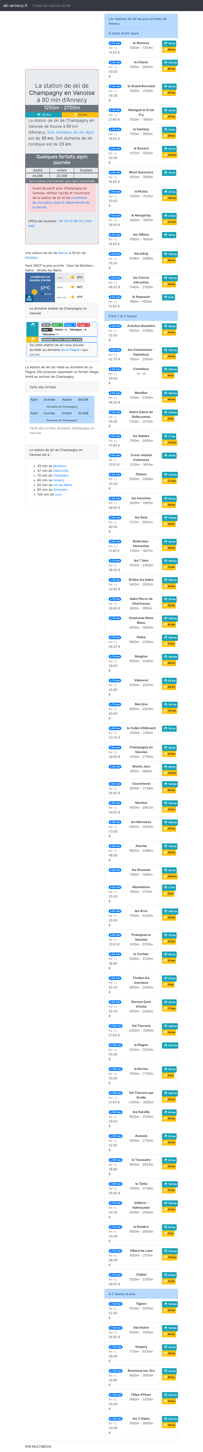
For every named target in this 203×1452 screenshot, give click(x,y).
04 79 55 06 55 (71, 221)
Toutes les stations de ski (51, 6)
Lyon (58, 494)
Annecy (58, 480)
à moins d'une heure (124, 33)
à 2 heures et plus (122, 1294)
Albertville (60, 471)
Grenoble (60, 490)
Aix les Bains (62, 485)
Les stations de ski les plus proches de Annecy (138, 21)
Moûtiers (31, 258)
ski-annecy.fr (15, 5)
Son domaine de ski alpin (70, 132)
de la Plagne (70, 350)
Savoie (63, 253)
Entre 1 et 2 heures (123, 316)
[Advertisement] (62, 41)
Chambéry (61, 475)
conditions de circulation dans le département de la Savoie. (61, 202)
